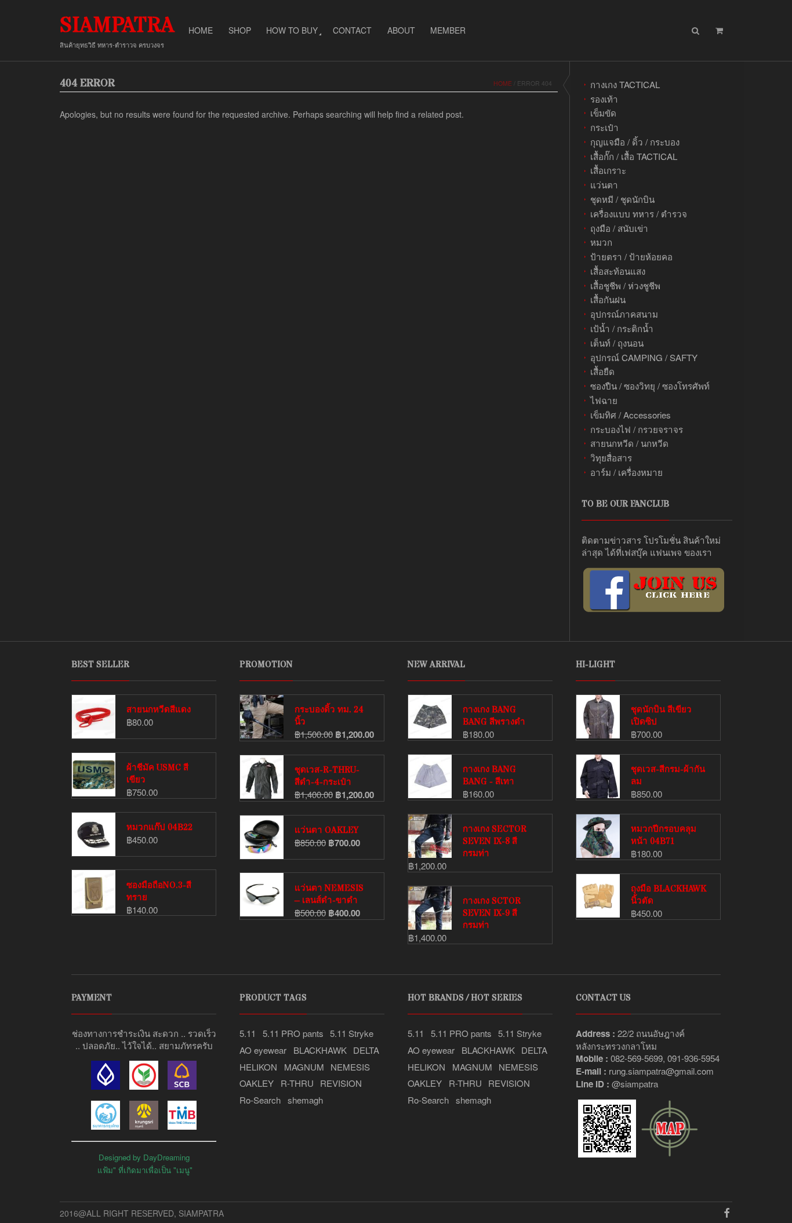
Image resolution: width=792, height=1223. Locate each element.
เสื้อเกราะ (608, 170)
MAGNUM (304, 1067)
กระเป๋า (604, 127)
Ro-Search (260, 1100)
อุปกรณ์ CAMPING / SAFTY (643, 357)
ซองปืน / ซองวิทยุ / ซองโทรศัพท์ (650, 386)
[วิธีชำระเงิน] (105, 1086)
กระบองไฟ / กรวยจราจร (636, 429)
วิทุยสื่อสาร (611, 458)
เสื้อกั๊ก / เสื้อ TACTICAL (633, 156)
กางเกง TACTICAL (625, 84)
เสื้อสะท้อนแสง (617, 271)
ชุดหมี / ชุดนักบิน (622, 199)
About (401, 30)
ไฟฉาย (603, 400)
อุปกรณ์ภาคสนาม (624, 314)
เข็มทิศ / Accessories (630, 415)
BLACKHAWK (320, 1050)
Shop (239, 30)
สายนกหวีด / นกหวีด (629, 443)
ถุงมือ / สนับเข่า (619, 228)
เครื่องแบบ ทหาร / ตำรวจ (638, 214)
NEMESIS (350, 1067)
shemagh (305, 1100)
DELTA (366, 1050)
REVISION (341, 1083)
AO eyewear (262, 1050)
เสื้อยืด (602, 371)
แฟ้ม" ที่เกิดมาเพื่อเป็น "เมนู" (144, 1169)
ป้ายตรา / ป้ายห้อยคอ (631, 256)
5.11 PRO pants (293, 1033)
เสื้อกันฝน (608, 299)
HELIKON (258, 1067)
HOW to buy (292, 30)
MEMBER (448, 30)
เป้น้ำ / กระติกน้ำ (621, 328)
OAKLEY (256, 1083)
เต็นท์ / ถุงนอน (617, 343)
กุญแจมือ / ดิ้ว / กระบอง (635, 142)
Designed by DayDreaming (144, 1157)
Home (200, 30)
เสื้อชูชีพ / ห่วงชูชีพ (625, 285)
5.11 (247, 1033)
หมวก (601, 242)
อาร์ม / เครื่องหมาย (626, 472)
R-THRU (297, 1083)
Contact (352, 30)
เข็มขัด (603, 113)
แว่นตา (604, 185)
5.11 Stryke (351, 1033)
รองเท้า (604, 99)
